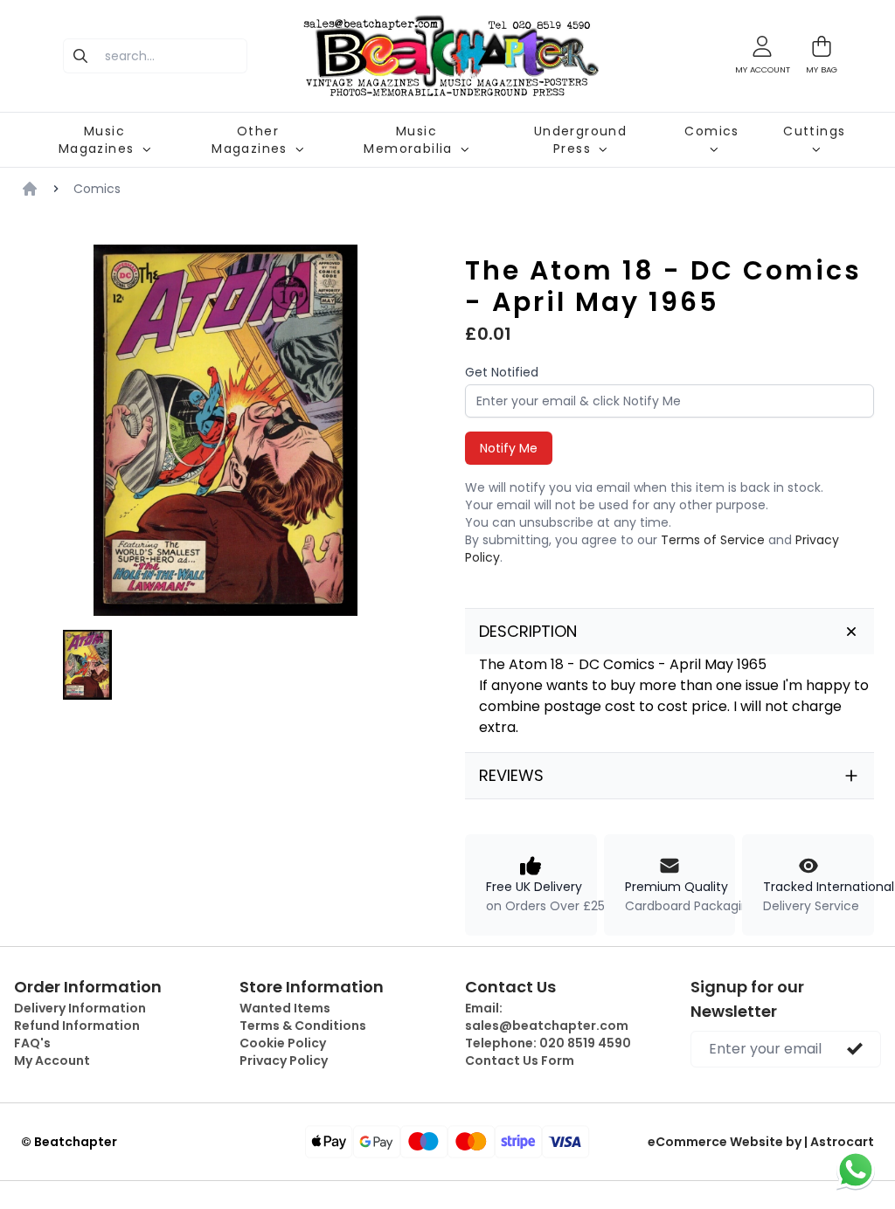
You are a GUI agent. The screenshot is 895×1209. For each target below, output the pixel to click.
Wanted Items (284, 1008)
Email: (546, 1016)
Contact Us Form (519, 1060)
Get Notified (501, 372)
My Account (52, 1060)
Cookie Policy (282, 1043)
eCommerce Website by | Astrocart (761, 1141)
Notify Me (509, 448)
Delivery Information (80, 1008)
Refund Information (77, 1025)
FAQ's (32, 1043)
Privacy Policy (283, 1060)
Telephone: (548, 1043)
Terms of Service (713, 540)
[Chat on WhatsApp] (856, 1170)
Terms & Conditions (302, 1025)
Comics (97, 188)
